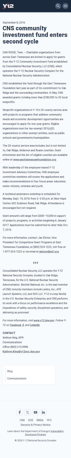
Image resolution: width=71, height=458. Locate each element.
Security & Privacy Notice (36, 424)
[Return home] (28, 6)
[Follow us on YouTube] (35, 412)
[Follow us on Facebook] (19, 412)
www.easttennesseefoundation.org (34, 159)
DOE (30, 420)
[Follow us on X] (27, 412)
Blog (10, 371)
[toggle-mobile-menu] (65, 6)
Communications (16, 378)
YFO (49, 420)
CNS (22, 420)
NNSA (39, 420)
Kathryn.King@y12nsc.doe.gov (21, 351)
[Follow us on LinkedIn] (43, 412)
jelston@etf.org (49, 251)
